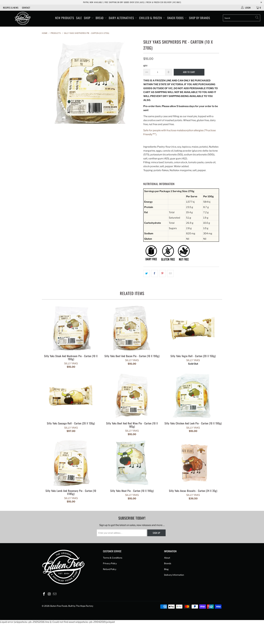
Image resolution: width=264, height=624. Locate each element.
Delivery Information (174, 575)
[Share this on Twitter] (146, 273)
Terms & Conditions (112, 557)
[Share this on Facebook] (154, 273)
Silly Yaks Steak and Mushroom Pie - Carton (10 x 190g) (71, 328)
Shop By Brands (199, 18)
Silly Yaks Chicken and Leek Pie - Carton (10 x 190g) (193, 396)
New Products (64, 18)
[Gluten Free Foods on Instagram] (49, 594)
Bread (100, 18)
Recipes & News (10, 7)
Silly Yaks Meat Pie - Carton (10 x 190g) (132, 463)
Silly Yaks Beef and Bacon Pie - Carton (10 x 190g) (132, 328)
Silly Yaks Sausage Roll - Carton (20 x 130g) (71, 396)
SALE (79, 18)
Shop (87, 18)
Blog (166, 569)
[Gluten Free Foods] (22, 19)
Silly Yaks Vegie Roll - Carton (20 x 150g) (193, 328)
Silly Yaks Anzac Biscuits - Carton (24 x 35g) (193, 463)
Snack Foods (175, 18)
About (167, 557)
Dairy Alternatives (122, 18)
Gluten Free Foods (58, 606)
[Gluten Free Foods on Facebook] (44, 594)
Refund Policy (109, 569)
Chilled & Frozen (151, 18)
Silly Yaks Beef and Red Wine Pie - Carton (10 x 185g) (132, 396)
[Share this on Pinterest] (162, 273)
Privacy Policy (110, 563)
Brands (167, 563)
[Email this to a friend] (170, 273)
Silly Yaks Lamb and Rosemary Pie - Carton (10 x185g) (71, 463)
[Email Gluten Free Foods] (54, 594)
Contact (26, 7)
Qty (145, 66)
